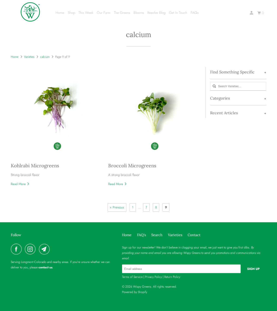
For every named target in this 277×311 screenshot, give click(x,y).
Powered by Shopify (134, 292)
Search (157, 235)
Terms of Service (132, 277)
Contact (194, 235)
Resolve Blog (156, 12)
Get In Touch (178, 12)
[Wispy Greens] (30, 12)
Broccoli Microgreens (132, 166)
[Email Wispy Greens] (45, 249)
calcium (138, 34)
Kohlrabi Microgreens (35, 166)
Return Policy (172, 277)
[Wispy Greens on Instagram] (31, 249)
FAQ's (141, 235)
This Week (86, 12)
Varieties (29, 57)
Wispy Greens (142, 286)
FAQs (194, 12)
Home (60, 12)
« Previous (117, 207)
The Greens (122, 12)
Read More (19, 184)
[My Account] (252, 13)
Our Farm (103, 12)
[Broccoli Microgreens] (154, 113)
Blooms (139, 12)
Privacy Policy (153, 277)
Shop (71, 12)
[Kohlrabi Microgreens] (57, 113)
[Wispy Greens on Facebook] (17, 249)
